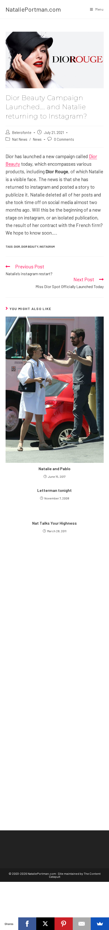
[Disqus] (55, 735)
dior (17, 246)
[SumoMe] (100, 923)
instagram (47, 246)
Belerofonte (21, 132)
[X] (45, 923)
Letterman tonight (54, 490)
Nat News (19, 139)
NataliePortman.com (33, 9)
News (37, 139)
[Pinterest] (64, 923)
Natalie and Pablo (54, 468)
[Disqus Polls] (55, 609)
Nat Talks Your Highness (54, 523)
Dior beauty (29, 246)
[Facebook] (27, 923)
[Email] (82, 923)
